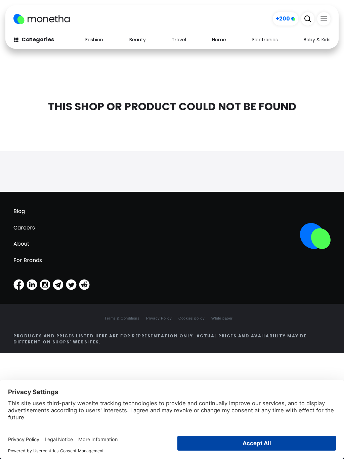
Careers (24, 228)
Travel (179, 39)
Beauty (137, 39)
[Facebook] (18, 284)
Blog (19, 211)
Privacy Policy (159, 318)
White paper (222, 318)
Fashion (94, 39)
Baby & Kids (317, 39)
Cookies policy (191, 318)
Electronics (265, 39)
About (21, 244)
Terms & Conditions (121, 318)
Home (219, 39)
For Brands (27, 260)
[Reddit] (84, 284)
